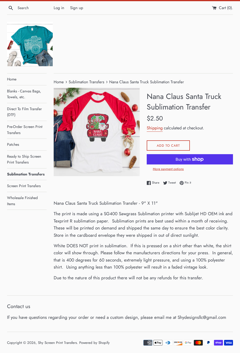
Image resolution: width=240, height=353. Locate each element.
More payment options (168, 169)
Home (11, 79)
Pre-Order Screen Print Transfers (24, 129)
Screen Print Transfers (24, 186)
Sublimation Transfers (26, 174)
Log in (59, 8)
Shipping (155, 128)
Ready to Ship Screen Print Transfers (24, 159)
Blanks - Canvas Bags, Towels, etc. (24, 94)
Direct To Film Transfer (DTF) (24, 112)
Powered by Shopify (94, 342)
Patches (13, 144)
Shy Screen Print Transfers (57, 342)
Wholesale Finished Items (22, 201)
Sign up (76, 8)
